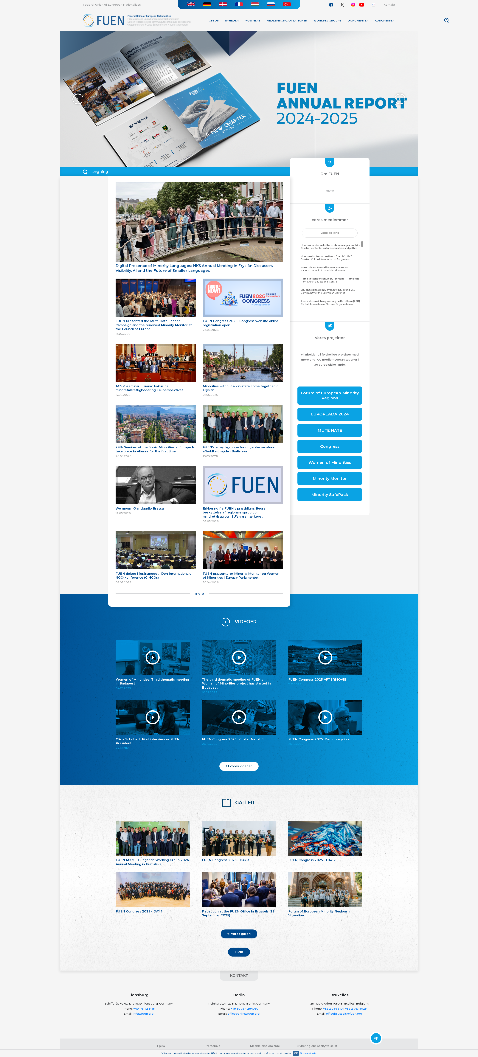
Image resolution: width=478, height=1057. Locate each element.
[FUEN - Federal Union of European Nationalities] (137, 20)
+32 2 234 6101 (333, 1008)
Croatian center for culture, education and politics (330, 247)
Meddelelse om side (265, 1046)
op (376, 1038)
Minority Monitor (330, 478)
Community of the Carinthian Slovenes (328, 291)
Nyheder (232, 20)
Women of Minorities (329, 462)
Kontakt (389, 4)
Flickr (239, 952)
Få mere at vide (308, 1053)
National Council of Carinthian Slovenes (324, 269)
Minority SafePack (329, 494)
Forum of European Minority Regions (330, 395)
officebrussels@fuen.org (344, 1013)
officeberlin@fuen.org (244, 1013)
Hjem (161, 1046)
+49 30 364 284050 (244, 1008)
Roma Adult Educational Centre (330, 280)
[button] (330, 233)
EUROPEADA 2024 (330, 414)
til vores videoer (239, 766)
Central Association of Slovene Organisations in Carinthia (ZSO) (330, 304)
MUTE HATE (330, 430)
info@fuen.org (143, 1013)
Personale (213, 1046)
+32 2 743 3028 (356, 1008)
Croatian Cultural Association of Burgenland (326, 258)
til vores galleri (239, 934)
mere (199, 593)
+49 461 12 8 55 (144, 1008)
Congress (329, 446)
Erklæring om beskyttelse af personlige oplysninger (317, 1047)
